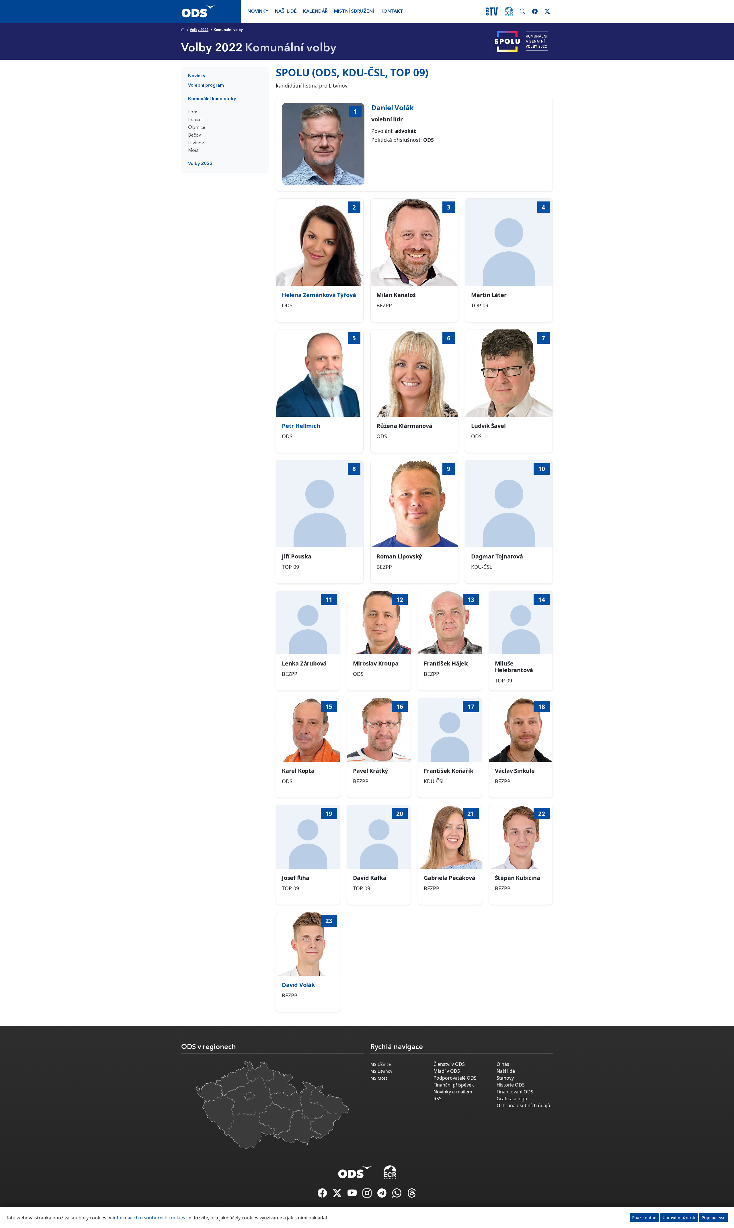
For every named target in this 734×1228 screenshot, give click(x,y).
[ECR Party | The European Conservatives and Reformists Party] (509, 11)
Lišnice (195, 120)
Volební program (206, 85)
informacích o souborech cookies (149, 1218)
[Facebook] (323, 1195)
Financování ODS (515, 1092)
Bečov (194, 135)
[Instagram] (367, 1195)
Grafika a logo (512, 1098)
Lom (192, 112)
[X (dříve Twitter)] (338, 1195)
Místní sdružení (354, 11)
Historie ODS (511, 1085)
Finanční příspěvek (454, 1085)
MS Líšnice (380, 1064)
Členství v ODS (449, 1064)
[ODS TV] (353, 1195)
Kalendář (315, 11)
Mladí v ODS (447, 1071)
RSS (438, 1098)
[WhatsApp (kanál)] (397, 1195)
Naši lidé (286, 11)
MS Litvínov (381, 1071)
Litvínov (196, 143)
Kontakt (391, 11)
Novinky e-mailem (453, 1092)
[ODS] (355, 1170)
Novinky (257, 11)
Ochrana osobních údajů (523, 1105)
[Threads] (411, 1195)
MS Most (378, 1078)
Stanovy (505, 1078)
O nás (503, 1064)
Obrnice (196, 127)
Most (193, 150)
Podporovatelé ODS (455, 1078)
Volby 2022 (199, 29)
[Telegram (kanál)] (382, 1195)
